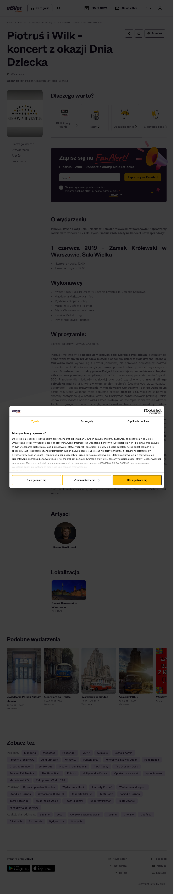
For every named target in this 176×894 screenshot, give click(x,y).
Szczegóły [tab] (86, 421)
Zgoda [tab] (35, 421)
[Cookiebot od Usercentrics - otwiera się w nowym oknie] (146, 411)
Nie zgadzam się (36, 480)
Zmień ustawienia (84, 480)
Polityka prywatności (25, 470)
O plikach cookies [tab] (138, 421)
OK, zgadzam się (137, 480)
